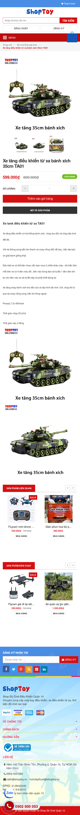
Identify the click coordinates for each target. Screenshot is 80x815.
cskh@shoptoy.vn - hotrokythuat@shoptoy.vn (33, 779)
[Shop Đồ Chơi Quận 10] (40, 13)
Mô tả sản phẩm (40, 210)
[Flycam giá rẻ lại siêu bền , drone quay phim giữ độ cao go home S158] (21, 586)
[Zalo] (8, 793)
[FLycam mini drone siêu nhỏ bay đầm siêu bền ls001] (21, 508)
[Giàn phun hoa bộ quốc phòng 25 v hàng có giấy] (59, 508)
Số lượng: (9, 188)
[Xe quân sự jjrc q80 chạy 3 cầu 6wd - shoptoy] (59, 586)
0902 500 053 (15, 773)
